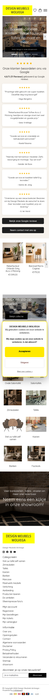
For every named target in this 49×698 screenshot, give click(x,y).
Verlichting (8, 586)
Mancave (7, 579)
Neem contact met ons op (23, 230)
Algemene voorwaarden (14, 642)
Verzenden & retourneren (15, 657)
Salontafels (36, 383)
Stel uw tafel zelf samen (13, 438)
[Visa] (32, 694)
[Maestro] (27, 694)
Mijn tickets (8, 618)
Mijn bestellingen (10, 614)
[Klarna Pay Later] (19, 694)
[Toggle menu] (45, 10)
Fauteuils (36, 466)
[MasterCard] (23, 694)
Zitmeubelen (13, 410)
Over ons (7, 631)
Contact (7, 639)
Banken (12, 466)
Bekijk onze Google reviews (23, 221)
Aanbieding (8, 590)
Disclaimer (8, 646)
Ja (24, 352)
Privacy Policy (9, 650)
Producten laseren (11, 594)
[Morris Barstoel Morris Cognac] (36, 253)
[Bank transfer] (11, 694)
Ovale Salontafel (13, 383)
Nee (24, 363)
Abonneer (37, 675)
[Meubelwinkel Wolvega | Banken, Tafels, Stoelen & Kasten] (17, 10)
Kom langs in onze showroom (24, 49)
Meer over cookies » (25, 371)
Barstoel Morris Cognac (36, 267)
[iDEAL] (15, 694)
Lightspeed (17, 690)
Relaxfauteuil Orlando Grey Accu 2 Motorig (13, 268)
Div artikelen (8, 597)
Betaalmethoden (11, 653)
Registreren (8, 611)
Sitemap (7, 661)
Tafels (36, 410)
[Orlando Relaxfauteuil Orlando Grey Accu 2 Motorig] (13, 253)
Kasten (36, 436)
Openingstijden (10, 635)
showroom (8, 664)
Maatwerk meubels (12, 583)
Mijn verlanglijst (10, 622)
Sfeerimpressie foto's (13, 601)
